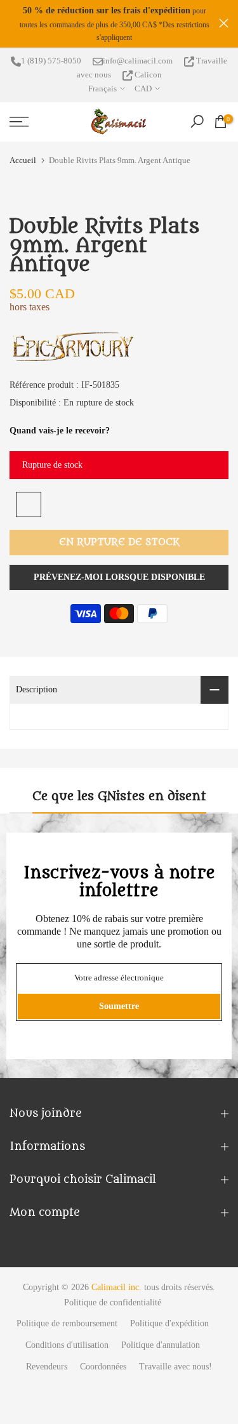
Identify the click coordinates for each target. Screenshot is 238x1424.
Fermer (223, 23)
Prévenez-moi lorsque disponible (119, 577)
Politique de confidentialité (112, 1302)
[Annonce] (114, 23)
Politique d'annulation (160, 1345)
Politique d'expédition (169, 1323)
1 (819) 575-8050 (51, 60)
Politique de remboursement (67, 1323)
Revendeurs (46, 1366)
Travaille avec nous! (175, 1366)
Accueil (23, 160)
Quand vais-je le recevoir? (60, 430)
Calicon (147, 74)
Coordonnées (103, 1366)
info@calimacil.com (138, 60)
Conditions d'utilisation (67, 1345)
